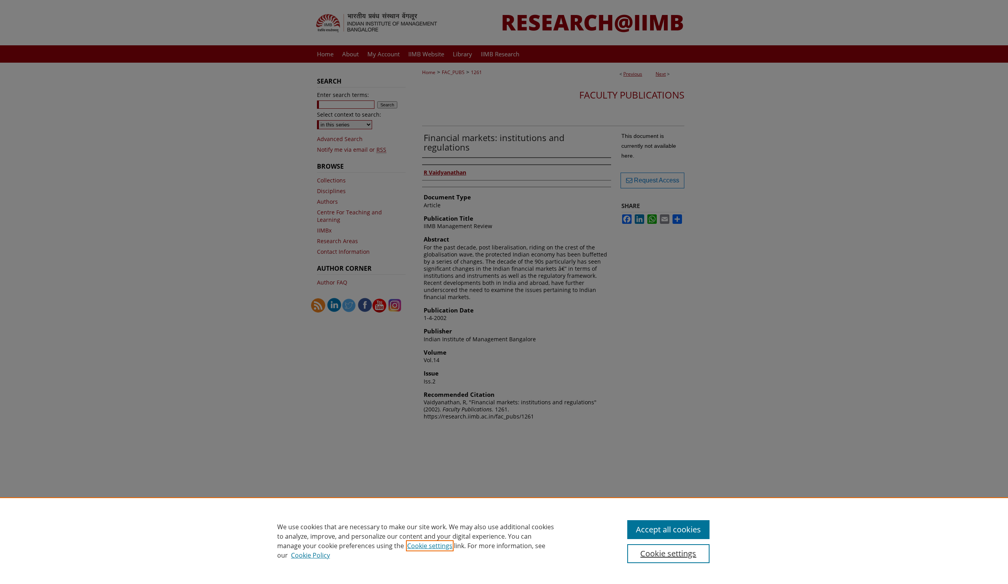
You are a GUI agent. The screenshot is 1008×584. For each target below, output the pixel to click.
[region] (504, 540)
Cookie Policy (310, 555)
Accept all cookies (668, 529)
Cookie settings (429, 545)
